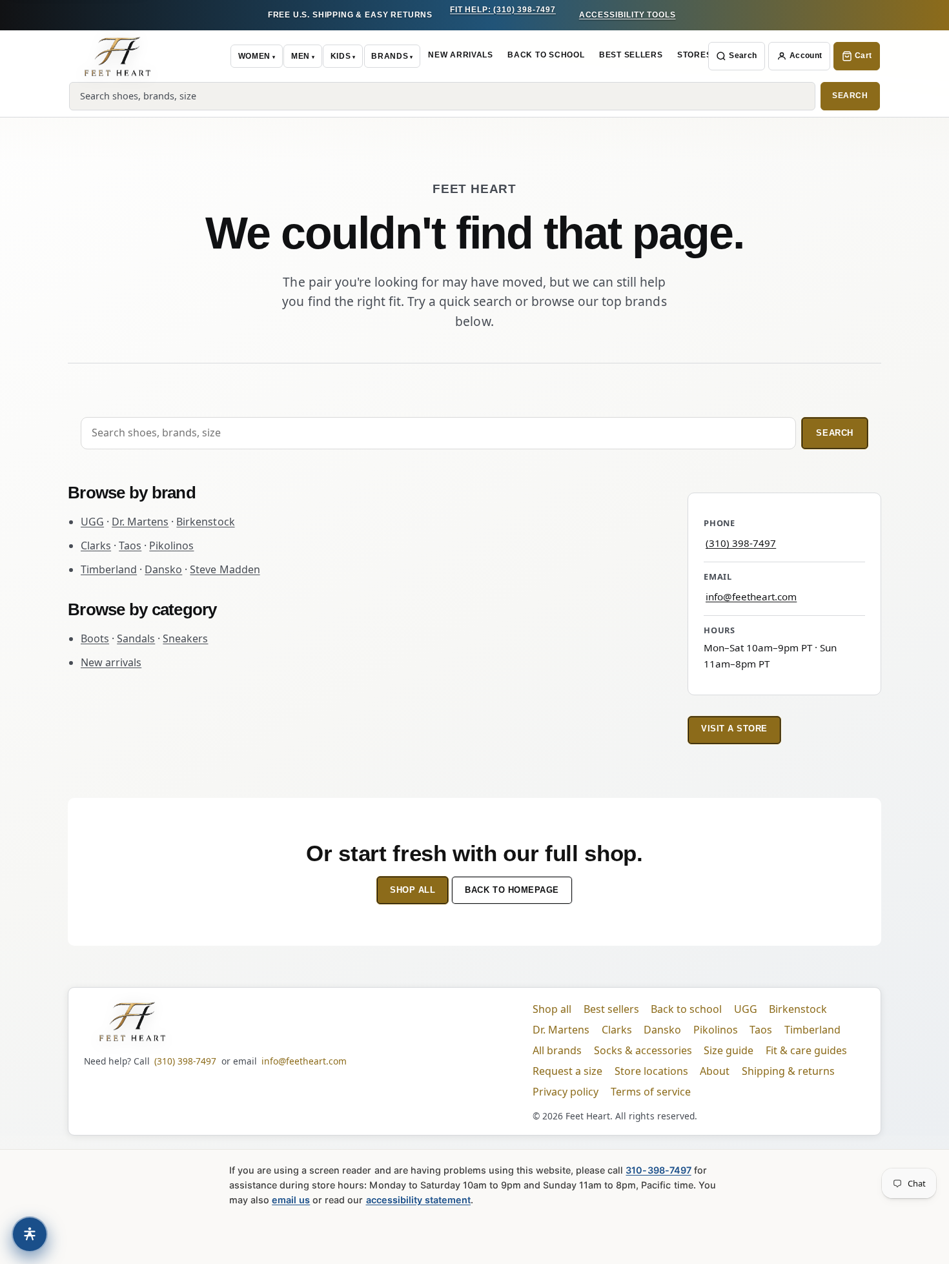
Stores (694, 54)
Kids (341, 56)
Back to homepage (511, 890)
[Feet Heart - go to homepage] (117, 56)
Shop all (412, 890)
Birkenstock (205, 522)
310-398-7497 (658, 1170)
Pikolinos (171, 545)
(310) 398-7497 (741, 542)
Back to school (686, 1009)
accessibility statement (418, 1199)
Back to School (545, 54)
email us (291, 1199)
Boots (95, 638)
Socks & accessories (643, 1050)
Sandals (136, 638)
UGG (92, 522)
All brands (557, 1050)
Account (806, 55)
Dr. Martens (140, 522)
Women (254, 56)
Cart (863, 55)
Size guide (728, 1050)
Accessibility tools (627, 14)
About (715, 1071)
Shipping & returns (788, 1071)
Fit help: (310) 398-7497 (503, 9)
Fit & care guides (806, 1050)
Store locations (651, 1071)
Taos (130, 545)
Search (743, 55)
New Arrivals (460, 54)
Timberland (109, 569)
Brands (389, 56)
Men (300, 56)
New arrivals (111, 662)
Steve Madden (225, 569)
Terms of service (651, 1092)
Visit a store (734, 728)
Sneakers (185, 638)
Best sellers (611, 1009)
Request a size (567, 1071)
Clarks (96, 545)
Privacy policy (565, 1092)
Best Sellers (631, 54)
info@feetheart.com (751, 596)
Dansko (163, 569)
